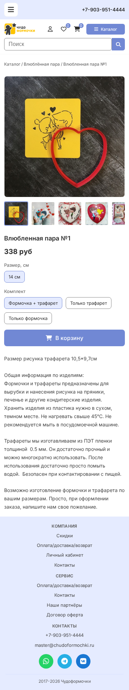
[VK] (83, 661)
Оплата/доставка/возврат (64, 545)
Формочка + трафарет (33, 303)
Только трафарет (88, 303)
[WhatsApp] (46, 661)
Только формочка (28, 318)
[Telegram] (64, 661)
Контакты (64, 565)
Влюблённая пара (42, 64)
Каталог (109, 29)
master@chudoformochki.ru (64, 645)
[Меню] (11, 10)
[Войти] (51, 29)
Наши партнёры (64, 605)
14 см (14, 277)
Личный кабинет (64, 555)
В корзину (69, 337)
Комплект (14, 291)
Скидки (64, 535)
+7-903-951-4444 (103, 9)
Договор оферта (64, 614)
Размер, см (16, 265)
